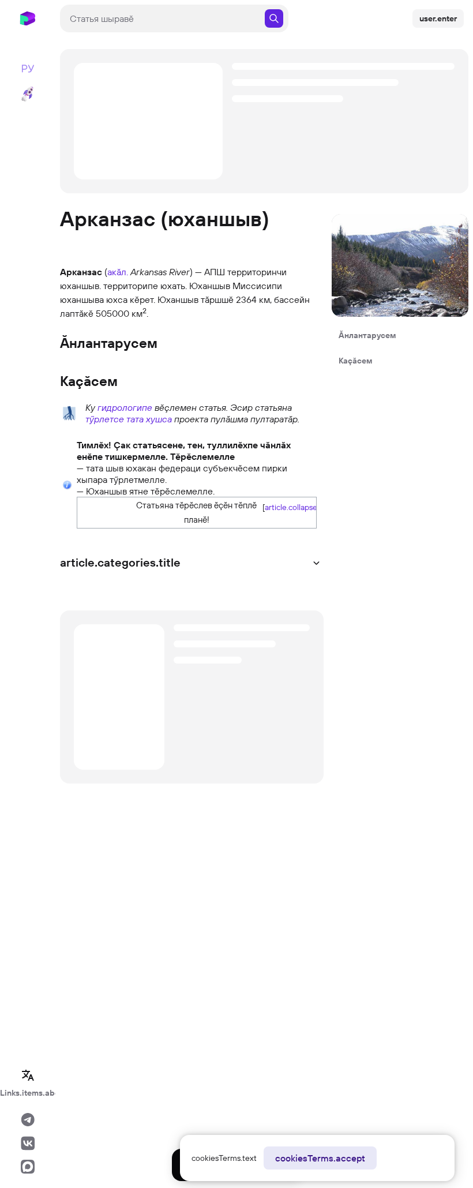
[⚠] (67, 484)
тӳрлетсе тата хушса (128, 419)
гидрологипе (124, 407)
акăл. (117, 272)
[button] (287, 506)
